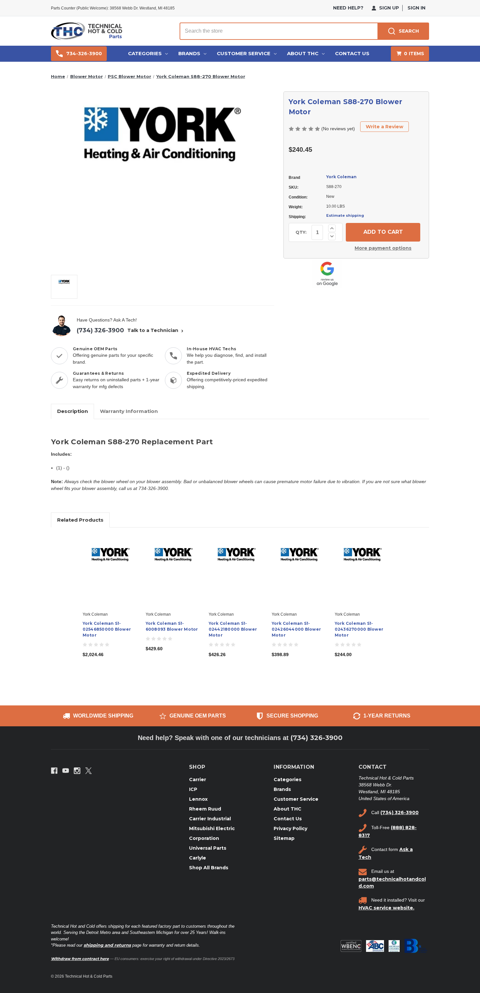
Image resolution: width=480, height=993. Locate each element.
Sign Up (388, 8)
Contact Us (352, 53)
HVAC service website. (386, 908)
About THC (302, 53)
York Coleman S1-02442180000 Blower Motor (233, 629)
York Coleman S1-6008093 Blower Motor (172, 626)
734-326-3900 (84, 53)
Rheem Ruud (205, 809)
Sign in (416, 8)
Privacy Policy (290, 828)
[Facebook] (54, 770)
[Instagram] (77, 770)
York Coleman (341, 176)
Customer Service (243, 53)
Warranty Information (129, 411)
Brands (189, 53)
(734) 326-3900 (100, 330)
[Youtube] (65, 770)
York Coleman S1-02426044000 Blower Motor (296, 629)
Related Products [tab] (80, 520)
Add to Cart (110, 576)
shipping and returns (107, 945)
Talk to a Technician (153, 330)
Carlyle (197, 858)
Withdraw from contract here (80, 958)
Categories (145, 53)
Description (72, 411)
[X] (88, 770)
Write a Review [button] (384, 127)
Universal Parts (207, 848)
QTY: (301, 232)
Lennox (198, 799)
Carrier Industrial (210, 819)
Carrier (197, 779)
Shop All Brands (208, 868)
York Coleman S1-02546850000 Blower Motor (107, 629)
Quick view (110, 565)
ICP (193, 789)
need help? (348, 8)
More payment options (383, 248)
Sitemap (284, 838)
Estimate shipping (345, 215)
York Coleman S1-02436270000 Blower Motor (359, 629)
